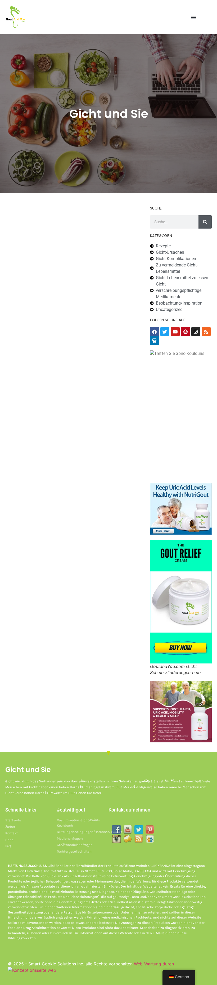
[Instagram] (195, 331)
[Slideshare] (154, 340)
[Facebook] (154, 331)
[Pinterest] (185, 331)
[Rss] (206, 331)
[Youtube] (175, 331)
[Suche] (205, 222)
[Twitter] (164, 331)
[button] (193, 17)
